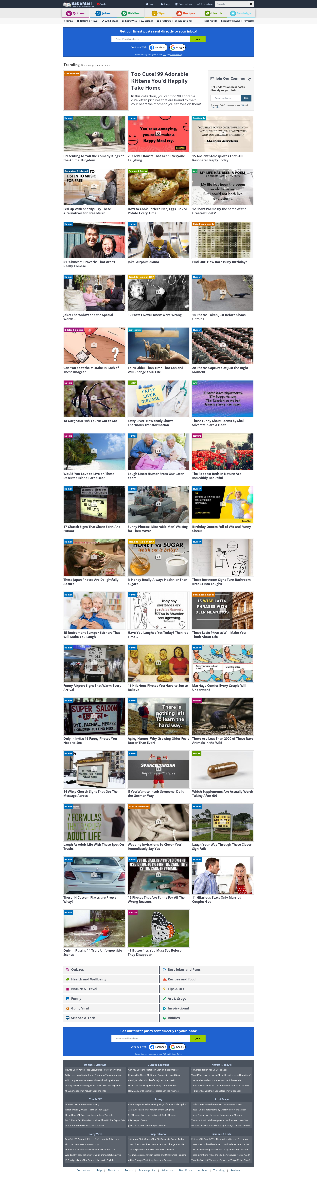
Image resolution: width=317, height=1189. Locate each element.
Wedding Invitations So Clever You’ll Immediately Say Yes (93, 1154)
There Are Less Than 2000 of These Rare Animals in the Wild (220, 1085)
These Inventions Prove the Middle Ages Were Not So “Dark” (220, 1154)
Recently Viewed (230, 20)
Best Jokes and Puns (184, 969)
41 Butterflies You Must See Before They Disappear (216, 1090)
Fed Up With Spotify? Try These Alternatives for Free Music (219, 1139)
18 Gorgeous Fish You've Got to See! (209, 1069)
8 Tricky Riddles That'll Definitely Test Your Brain (151, 1080)
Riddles (134, 13)
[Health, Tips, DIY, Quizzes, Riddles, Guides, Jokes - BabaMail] (79, 4)
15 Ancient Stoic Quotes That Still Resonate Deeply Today (156, 1139)
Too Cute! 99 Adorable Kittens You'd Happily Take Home (92, 1139)
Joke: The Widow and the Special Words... (148, 1125)
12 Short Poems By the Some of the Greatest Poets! (216, 1104)
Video (104, 4)
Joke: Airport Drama (137, 1120)
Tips (161, 13)
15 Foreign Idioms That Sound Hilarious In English (89, 1160)
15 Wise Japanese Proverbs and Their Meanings (151, 1149)
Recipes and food (181, 979)
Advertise (207, 4)
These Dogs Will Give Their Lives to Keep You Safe (89, 1114)
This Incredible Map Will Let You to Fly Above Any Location (219, 1149)
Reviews (235, 1170)
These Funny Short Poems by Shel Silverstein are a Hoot (218, 1109)
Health (216, 13)
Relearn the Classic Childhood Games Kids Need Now (154, 1074)
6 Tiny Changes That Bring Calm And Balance (150, 1160)
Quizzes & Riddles (158, 1064)
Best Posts (185, 1170)
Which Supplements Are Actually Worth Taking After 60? (92, 1080)
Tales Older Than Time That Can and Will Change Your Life (156, 1144)
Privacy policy (147, 1170)
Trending (219, 1170)
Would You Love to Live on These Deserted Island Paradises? (221, 1074)
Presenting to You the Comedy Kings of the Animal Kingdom (157, 1104)
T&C (164, 54)
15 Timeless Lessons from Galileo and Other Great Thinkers (157, 1154)
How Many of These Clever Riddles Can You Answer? (153, 1090)
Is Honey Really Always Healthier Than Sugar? (87, 1109)
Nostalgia (244, 13)
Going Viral (131, 20)
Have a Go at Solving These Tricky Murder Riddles (152, 1085)
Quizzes (79, 13)
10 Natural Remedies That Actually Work (84, 1125)
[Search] (251, 4)
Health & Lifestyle (95, 1064)
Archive (202, 1170)
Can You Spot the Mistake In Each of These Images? (153, 1069)
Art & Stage (111, 20)
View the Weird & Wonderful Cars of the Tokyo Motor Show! (220, 1160)
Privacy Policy (176, 54)
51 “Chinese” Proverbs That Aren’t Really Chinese (152, 1114)
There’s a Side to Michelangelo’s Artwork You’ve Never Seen (220, 1120)
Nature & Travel (89, 20)
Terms (129, 1170)
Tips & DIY (175, 989)
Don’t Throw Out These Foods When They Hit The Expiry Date (95, 1120)
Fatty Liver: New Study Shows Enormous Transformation (93, 1074)
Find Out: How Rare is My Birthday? (82, 1144)
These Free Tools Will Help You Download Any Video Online (220, 1144)
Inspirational (184, 20)
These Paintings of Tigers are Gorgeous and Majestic (216, 1114)
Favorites (249, 20)
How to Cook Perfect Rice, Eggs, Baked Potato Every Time (93, 1069)
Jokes (106, 13)
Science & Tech (82, 1018)
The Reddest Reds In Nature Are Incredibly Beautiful (216, 1080)
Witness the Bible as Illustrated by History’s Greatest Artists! (220, 1125)
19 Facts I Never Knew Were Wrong (82, 1104)
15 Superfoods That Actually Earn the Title (85, 1090)
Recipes (189, 13)
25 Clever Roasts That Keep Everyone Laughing (151, 1109)
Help (167, 4)
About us (113, 1170)
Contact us (185, 4)
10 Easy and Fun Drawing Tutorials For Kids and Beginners (93, 1085)
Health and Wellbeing (88, 979)
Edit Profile (210, 20)
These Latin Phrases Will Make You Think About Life (90, 1149)
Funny (69, 20)
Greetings (165, 20)
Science (149, 20)
